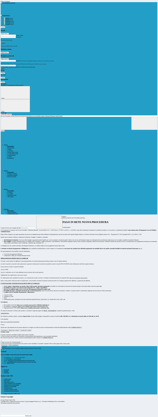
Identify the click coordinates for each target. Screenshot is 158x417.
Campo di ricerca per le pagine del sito (11, 228)
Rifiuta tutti (14, 330)
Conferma (9, 114)
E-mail (18, 60)
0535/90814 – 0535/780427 (13, 359)
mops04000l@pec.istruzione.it (21, 362)
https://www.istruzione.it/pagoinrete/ (10, 322)
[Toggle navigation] (14, 123)
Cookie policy (7, 379)
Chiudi (2, 73)
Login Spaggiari (42, 64)
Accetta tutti (26, 330)
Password (18, 37)
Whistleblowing (8, 388)
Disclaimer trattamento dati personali (10, 403)
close (2, 130)
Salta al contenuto (5, 1)
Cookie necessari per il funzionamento (11, 342)
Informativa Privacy (9, 382)
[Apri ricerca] (144, 123)
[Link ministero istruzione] (8, 3)
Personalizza (4, 330)
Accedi (3, 27)
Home (64, 216)
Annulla (3, 114)
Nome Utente (19, 35)
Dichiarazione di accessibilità (11, 385)
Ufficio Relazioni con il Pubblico (12, 383)
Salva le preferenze (13, 345)
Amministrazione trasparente (11, 391)
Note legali (7, 380)
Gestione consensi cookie (10, 389)
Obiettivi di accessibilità (10, 386)
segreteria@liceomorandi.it (21, 360)
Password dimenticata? (7, 40)
